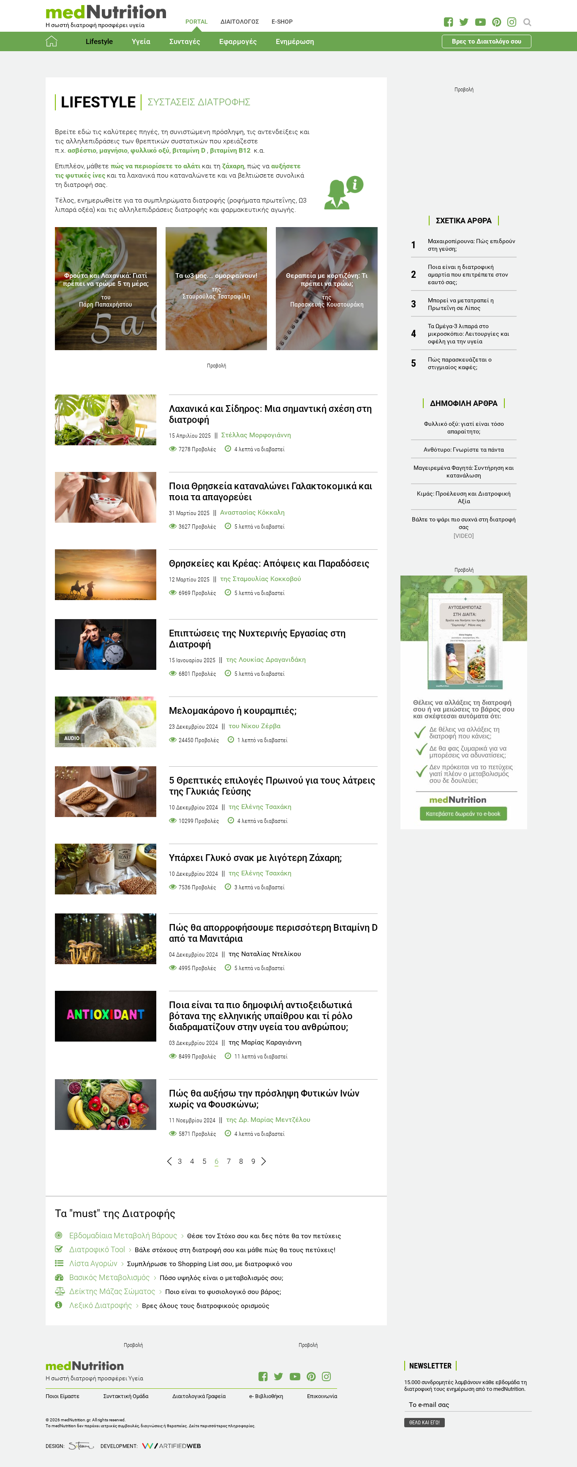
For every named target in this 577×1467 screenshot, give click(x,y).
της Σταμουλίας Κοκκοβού (260, 579)
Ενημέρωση (295, 41)
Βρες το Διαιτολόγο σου (486, 41)
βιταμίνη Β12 (230, 150)
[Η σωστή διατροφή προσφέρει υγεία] (106, 15)
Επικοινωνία (322, 1396)
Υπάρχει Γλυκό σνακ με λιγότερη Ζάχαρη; (255, 858)
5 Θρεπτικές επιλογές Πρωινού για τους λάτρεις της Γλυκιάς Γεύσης (272, 786)
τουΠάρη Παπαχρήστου (105, 300)
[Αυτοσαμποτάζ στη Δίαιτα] (463, 702)
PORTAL (196, 21)
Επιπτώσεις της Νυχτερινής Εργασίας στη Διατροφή (257, 639)
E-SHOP (282, 21)
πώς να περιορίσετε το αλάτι (155, 166)
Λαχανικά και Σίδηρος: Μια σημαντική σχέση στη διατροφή (270, 414)
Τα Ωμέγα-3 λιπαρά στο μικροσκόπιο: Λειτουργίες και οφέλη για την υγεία (468, 334)
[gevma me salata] (105, 420)
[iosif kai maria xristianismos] (105, 574)
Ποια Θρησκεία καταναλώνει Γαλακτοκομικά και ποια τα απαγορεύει (270, 491)
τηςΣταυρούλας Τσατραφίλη (216, 292)
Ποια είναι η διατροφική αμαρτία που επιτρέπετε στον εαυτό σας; (468, 274)
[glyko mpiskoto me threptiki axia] (105, 869)
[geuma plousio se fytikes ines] (105, 1104)
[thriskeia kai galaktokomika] (105, 497)
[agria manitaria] (105, 938)
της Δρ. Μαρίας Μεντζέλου (268, 1119)
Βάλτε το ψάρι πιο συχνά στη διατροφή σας (464, 527)
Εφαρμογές (238, 41)
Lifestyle (99, 41)
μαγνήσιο (113, 150)
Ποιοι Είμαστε (62, 1396)
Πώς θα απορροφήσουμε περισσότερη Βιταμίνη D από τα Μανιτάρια (273, 933)
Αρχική (56, 41)
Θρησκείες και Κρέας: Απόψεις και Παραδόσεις (269, 563)
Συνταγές (184, 41)
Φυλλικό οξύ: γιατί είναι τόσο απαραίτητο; (464, 427)
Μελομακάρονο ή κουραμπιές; (233, 710)
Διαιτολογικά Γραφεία (199, 1396)
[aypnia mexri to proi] (105, 644)
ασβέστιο (82, 150)
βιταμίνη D (188, 150)
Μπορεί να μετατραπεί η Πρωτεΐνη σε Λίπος (461, 304)
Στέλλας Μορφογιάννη (256, 435)
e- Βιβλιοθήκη (266, 1396)
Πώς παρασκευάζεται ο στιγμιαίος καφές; (460, 363)
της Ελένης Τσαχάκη (260, 806)
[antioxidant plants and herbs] (105, 1016)
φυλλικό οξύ (150, 150)
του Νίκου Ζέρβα (254, 726)
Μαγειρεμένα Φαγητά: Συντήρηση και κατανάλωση (464, 471)
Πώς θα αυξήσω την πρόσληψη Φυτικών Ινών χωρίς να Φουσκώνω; (264, 1099)
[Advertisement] (463, 148)
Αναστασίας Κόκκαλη (252, 512)
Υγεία (141, 41)
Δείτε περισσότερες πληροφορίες (221, 1425)
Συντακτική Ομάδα (125, 1396)
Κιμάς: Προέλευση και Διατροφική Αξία (464, 497)
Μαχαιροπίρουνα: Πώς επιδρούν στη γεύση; (471, 245)
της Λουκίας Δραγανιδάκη (266, 659)
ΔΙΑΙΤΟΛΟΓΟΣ (239, 21)
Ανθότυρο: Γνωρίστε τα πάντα (464, 449)
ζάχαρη (233, 166)
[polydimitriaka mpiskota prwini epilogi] (105, 791)
